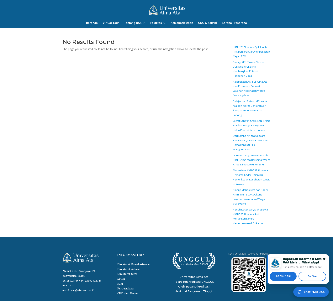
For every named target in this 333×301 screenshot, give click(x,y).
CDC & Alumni (207, 23)
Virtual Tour (111, 23)
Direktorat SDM (127, 274)
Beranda (92, 23)
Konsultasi (283, 276)
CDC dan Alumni (127, 293)
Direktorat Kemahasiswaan (133, 264)
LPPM (121, 279)
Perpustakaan (125, 288)
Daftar (312, 276)
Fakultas (156, 23)
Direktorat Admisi (128, 269)
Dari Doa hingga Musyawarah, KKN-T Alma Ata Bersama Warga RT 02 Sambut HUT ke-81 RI (251, 160)
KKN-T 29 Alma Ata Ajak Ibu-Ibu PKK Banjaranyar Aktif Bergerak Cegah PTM (251, 51)
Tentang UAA (132, 23)
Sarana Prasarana (234, 23)
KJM (120, 284)
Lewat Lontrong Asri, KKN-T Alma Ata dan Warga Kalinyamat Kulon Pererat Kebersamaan (251, 125)
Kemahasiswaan (182, 23)
